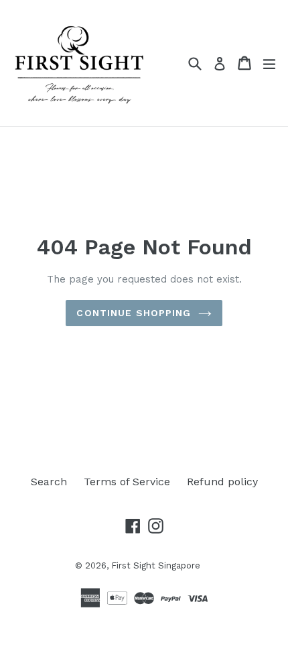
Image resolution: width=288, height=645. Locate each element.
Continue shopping (133, 312)
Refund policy (222, 481)
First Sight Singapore (155, 565)
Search (49, 481)
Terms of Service (127, 481)
